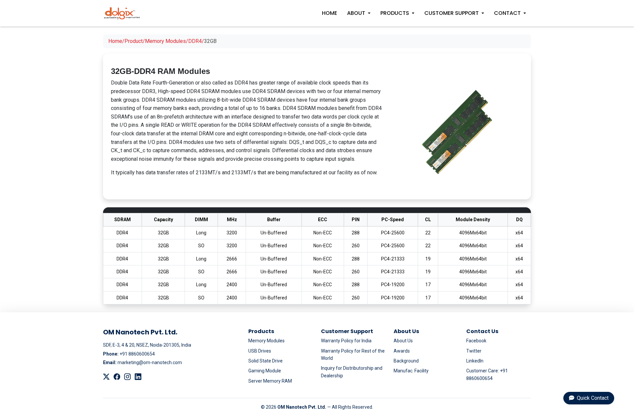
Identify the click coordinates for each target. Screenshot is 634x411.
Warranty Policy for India (346, 340)
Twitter (473, 351)
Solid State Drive (265, 360)
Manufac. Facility (411, 370)
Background (406, 360)
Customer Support (451, 13)
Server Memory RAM (270, 381)
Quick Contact (592, 398)
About (356, 13)
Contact (507, 13)
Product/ (134, 41)
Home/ (116, 41)
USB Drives (259, 351)
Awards (402, 351)
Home (329, 13)
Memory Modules (266, 340)
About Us (403, 340)
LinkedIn (474, 360)
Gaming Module (264, 370)
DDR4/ (196, 41)
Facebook (476, 340)
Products (394, 13)
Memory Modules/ (166, 41)
